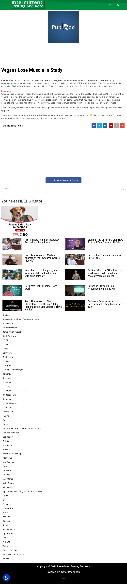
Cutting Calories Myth (12, 369)
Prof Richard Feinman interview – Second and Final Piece (43, 241)
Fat (3, 420)
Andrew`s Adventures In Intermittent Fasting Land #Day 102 (105, 304)
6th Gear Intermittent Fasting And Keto (20, 319)
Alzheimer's (7, 323)
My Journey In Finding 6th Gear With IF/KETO (23, 491)
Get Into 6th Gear (10, 432)
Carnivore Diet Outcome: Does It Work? (42, 287)
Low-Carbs (7, 479)
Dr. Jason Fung (9, 395)
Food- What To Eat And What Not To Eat (21, 428)
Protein (5, 512)
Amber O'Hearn (9, 327)
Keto (4, 466)
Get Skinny (7, 437)
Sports (5, 525)
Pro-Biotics (7, 508)
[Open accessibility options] (6, 577)
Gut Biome (7, 445)
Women (5, 558)
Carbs (5, 348)
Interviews (7, 458)
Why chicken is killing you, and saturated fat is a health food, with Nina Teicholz (41, 273)
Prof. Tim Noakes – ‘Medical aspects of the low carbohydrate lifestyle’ (42, 258)
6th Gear (6, 315)
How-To (6, 449)
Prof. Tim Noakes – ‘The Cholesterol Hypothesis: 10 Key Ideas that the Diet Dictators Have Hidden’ (43, 305)
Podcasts (6, 504)
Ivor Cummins (8, 462)
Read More (6, 91)
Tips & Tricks (8, 533)
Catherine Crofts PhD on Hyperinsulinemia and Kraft (102, 287)
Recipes (6, 516)
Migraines (7, 487)
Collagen (6, 365)
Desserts (6, 378)
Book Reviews (9, 336)
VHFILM (6, 542)
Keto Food (7, 470)
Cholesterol (7, 357)
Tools (5, 537)
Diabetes (6, 382)
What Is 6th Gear (10, 550)
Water (5, 546)
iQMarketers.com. (71, 571)
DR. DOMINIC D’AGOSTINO (14, 390)
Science (6, 521)
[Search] (122, 189)
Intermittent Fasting (11, 453)
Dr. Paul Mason (9, 403)
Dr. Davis (6, 386)
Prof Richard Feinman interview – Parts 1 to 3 (106, 256)
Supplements (8, 529)
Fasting (5, 416)
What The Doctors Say (13, 554)
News (5, 495)
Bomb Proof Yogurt (11, 332)
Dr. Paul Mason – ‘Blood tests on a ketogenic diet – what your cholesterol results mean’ (105, 273)
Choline (6, 361)
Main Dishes (8, 483)
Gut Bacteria (8, 441)
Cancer (5, 344)
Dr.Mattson (7, 411)
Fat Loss (6, 424)
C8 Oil (5, 340)
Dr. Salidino (7, 407)
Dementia (6, 374)
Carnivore (7, 353)
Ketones (6, 474)
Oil (3, 500)
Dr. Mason (7, 399)
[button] (110, 5)
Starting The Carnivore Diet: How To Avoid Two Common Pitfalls (105, 241)
